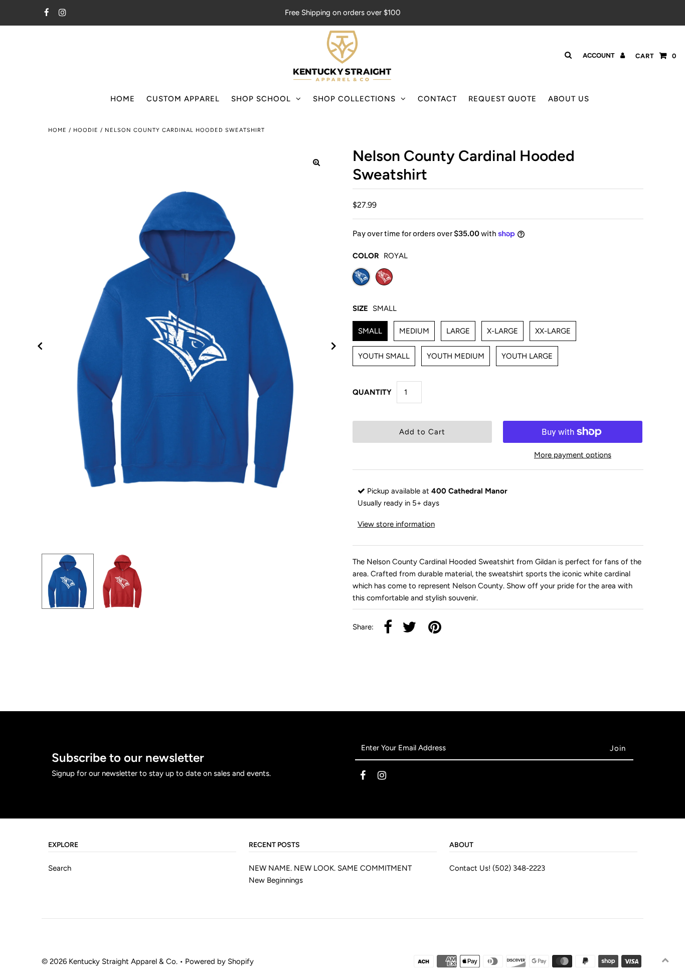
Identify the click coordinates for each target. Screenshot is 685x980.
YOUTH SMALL (384, 356)
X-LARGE (502, 331)
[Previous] (40, 346)
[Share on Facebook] (388, 627)
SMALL (370, 331)
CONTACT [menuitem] (437, 98)
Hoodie (85, 130)
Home (57, 130)
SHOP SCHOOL (261, 98)
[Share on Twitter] (409, 627)
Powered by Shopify (219, 961)
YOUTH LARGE (527, 356)
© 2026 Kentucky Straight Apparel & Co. (110, 961)
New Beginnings (276, 880)
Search (59, 868)
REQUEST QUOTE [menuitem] (502, 98)
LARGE (458, 331)
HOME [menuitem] (122, 98)
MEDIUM (414, 331)
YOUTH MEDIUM (455, 356)
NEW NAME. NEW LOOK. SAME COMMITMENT (330, 868)
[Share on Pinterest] (434, 627)
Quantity (372, 392)
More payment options (572, 454)
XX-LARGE (553, 331)
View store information (396, 524)
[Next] (334, 346)
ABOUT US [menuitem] (568, 98)
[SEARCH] (566, 55)
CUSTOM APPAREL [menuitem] (183, 98)
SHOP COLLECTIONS (354, 98)
